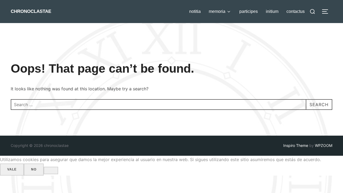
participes (248, 11)
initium (272, 11)
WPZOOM (323, 145)
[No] (51, 170)
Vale (12, 169)
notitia (195, 11)
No (33, 169)
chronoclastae (31, 11)
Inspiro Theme (295, 145)
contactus (295, 11)
